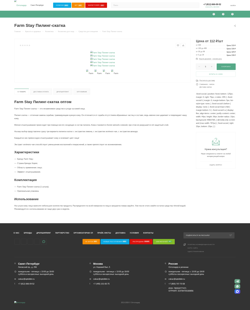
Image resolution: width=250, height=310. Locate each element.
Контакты (148, 233)
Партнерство (62, 233)
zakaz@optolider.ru (26, 279)
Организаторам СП (83, 233)
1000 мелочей (163, 241)
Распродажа (141, 241)
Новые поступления (114, 241)
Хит (78, 5)
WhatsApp (37, 241)
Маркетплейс (96, 5)
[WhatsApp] (237, 286)
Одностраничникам (196, 251)
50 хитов (91, 241)
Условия (134, 233)
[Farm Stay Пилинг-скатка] (102, 52)
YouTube (30, 241)
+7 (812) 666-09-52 (212, 4)
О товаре (22, 92)
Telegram (24, 241)
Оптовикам (82, 92)
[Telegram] (237, 281)
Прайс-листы (104, 233)
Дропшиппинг (63, 92)
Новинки (62, 5)
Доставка (120, 233)
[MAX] (237, 291)
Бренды (28, 233)
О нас (16, 233)
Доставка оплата (41, 92)
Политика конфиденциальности (201, 244)
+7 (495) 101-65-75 (101, 284)
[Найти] (196, 5)
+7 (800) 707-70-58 (176, 284)
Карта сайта (193, 248)
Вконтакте (17, 241)
